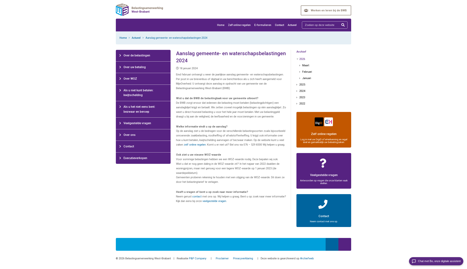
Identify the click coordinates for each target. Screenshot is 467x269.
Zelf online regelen (239, 25)
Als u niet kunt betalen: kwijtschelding (138, 93)
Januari (306, 78)
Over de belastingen (136, 55)
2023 (302, 97)
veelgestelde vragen (214, 201)
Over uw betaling (134, 67)
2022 (302, 103)
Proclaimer (222, 258)
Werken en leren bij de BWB (329, 10)
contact (197, 196)
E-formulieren (262, 25)
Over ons (129, 135)
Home (220, 25)
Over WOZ (130, 78)
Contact (279, 25)
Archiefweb (307, 258)
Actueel (292, 25)
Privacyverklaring (243, 258)
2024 (302, 91)
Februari (307, 71)
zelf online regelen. (195, 144)
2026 (302, 59)
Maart (305, 65)
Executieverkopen (135, 158)
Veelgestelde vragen (137, 123)
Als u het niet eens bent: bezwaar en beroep (139, 109)
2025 (302, 84)
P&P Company (197, 258)
